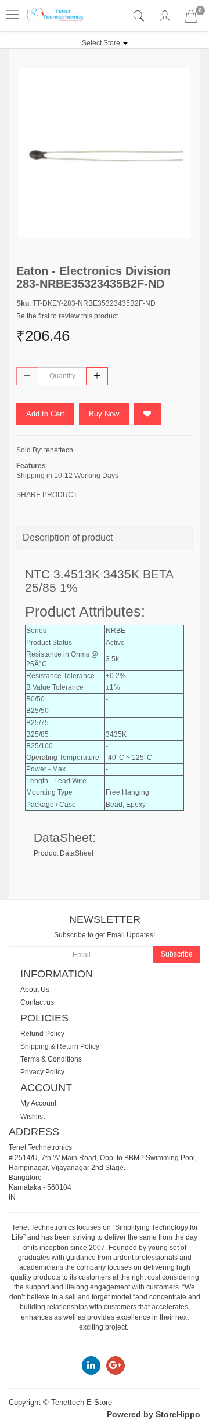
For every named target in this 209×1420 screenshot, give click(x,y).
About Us (34, 990)
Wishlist (32, 1117)
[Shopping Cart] (191, 19)
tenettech (58, 450)
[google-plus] (115, 1365)
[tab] (140, 17)
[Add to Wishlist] (147, 414)
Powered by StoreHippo (153, 1414)
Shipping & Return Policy (59, 1046)
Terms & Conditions (51, 1059)
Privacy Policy (42, 1072)
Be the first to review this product (67, 316)
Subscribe (177, 954)
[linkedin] (91, 1365)
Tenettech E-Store (81, 1402)
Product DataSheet (63, 853)
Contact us (37, 1002)
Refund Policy (42, 1034)
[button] (105, 43)
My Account (38, 1103)
